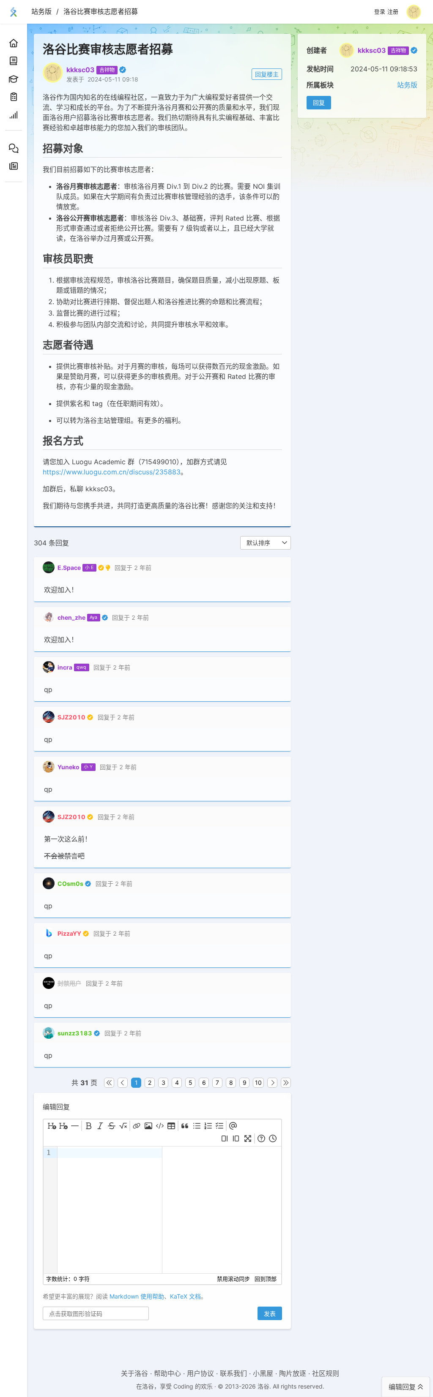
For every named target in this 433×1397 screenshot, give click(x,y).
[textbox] (110, 1209)
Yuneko (68, 767)
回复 (319, 102)
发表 (270, 1313)
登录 (379, 12)
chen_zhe (71, 617)
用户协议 (200, 1373)
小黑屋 (263, 1373)
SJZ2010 (71, 717)
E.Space (69, 567)
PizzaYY (69, 933)
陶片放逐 (292, 1373)
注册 (392, 12)
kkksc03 (372, 50)
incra (65, 667)
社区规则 (325, 1373)
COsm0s (70, 883)
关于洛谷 (134, 1373)
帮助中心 (167, 1373)
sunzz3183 (75, 1033)
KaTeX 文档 (185, 1296)
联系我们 (233, 1373)
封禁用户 (69, 983)
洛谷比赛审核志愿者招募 (100, 11)
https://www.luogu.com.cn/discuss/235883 (112, 472)
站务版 (41, 11)
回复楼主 (267, 74)
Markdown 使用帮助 (137, 1296)
